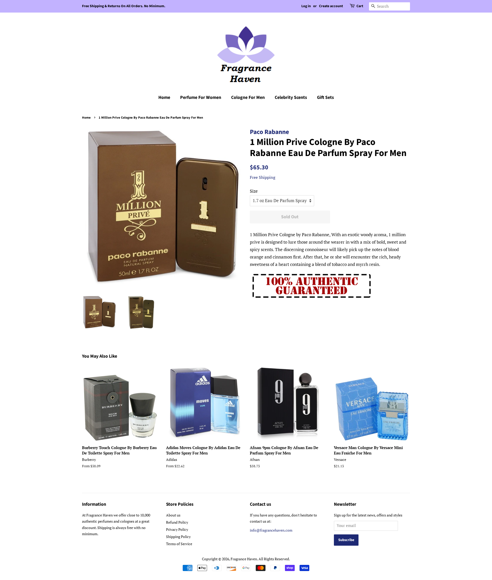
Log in (306, 6)
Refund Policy (177, 522)
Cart (359, 6)
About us (173, 515)
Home (164, 97)
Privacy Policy (177, 529)
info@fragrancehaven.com (271, 530)
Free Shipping (262, 177)
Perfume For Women (200, 97)
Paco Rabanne (269, 132)
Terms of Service (179, 543)
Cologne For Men (248, 97)
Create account (331, 6)
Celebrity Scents (291, 97)
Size (254, 191)
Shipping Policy (178, 536)
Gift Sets (325, 97)
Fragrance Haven (244, 558)
